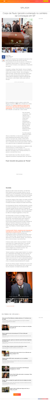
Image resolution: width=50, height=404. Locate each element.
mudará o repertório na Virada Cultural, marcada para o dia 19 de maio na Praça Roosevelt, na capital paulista (18, 107)
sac (35, 1)
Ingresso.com (9, 1)
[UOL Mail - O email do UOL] (37, 1)
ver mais (16, 394)
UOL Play (28, 1)
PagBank (25, 1)
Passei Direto (22, 1)
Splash (25, 8)
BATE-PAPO (13, 1)
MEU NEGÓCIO (17, 1)
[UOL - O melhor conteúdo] (3, 1)
